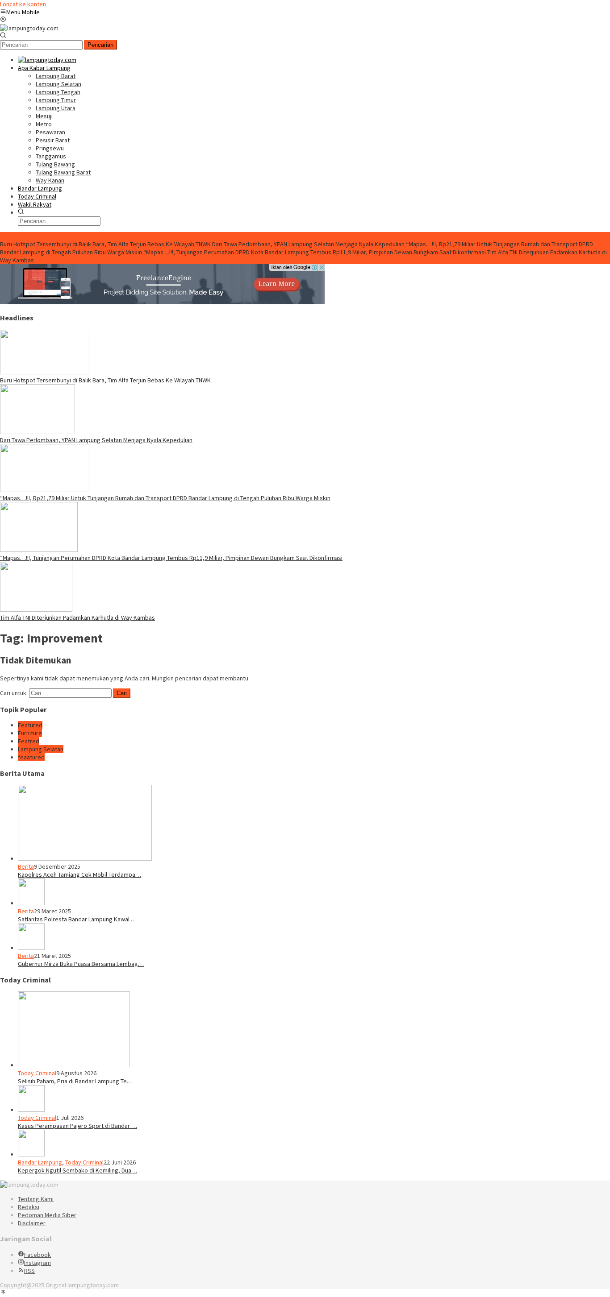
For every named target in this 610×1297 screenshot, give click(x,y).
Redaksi (28, 1207)
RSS (29, 1271)
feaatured (31, 757)
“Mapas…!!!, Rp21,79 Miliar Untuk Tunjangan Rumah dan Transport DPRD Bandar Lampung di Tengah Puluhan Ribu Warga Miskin (165, 498)
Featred (28, 741)
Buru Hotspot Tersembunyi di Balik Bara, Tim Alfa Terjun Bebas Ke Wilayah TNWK (105, 244)
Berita (26, 866)
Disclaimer (32, 1223)
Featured (30, 725)
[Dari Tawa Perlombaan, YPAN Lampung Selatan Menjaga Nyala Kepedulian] (37, 432)
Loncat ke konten (23, 4)
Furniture (30, 733)
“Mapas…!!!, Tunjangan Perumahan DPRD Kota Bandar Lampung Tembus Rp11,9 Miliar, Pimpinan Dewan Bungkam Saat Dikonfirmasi (314, 252)
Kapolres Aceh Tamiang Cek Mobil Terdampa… (79, 874)
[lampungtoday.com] (29, 28)
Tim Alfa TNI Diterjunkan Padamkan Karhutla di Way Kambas (77, 617)
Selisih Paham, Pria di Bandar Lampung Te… (75, 1081)
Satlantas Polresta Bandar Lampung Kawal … (77, 919)
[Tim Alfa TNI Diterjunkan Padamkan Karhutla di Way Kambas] (36, 609)
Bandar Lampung (40, 1162)
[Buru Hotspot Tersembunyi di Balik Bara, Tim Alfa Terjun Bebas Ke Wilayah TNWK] (44, 372)
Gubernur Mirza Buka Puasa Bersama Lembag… (81, 964)
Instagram (37, 1263)
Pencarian (100, 44)
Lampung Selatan (40, 749)
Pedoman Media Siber (47, 1215)
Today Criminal (37, 1073)
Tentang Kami (36, 1199)
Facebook (37, 1255)
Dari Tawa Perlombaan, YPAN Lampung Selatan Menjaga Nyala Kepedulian (308, 244)
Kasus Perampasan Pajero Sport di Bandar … (77, 1126)
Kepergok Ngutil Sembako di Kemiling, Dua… (77, 1170)
